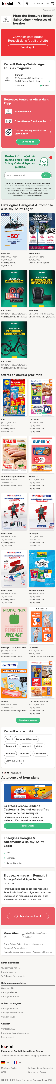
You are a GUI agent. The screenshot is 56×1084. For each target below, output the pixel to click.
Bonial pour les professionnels (15, 1033)
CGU (3, 1072)
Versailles (25, 753)
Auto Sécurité (14, 863)
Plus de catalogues (28, 720)
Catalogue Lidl (7, 988)
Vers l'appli (28, 47)
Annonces (47, 10)
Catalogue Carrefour (10, 996)
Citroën (11, 857)
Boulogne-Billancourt (26, 739)
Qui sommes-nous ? (10, 968)
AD (8, 852)
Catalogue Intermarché (12, 1012)
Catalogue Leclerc (9, 992)
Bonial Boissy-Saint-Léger (16, 944)
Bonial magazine (8, 972)
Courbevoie (40, 753)
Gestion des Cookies (37, 1072)
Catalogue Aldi (8, 1017)
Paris (8, 739)
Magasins (36, 944)
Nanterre (10, 753)
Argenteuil (11, 746)
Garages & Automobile (14, 948)
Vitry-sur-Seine (14, 761)
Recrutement (7, 1037)
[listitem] (14, 240)
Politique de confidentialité (40, 1068)
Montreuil (26, 746)
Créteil (39, 746)
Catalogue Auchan (9, 1008)
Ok (46, 175)
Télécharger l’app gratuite (13, 976)
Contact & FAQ (8, 1029)
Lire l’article (28, 826)
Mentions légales (9, 1068)
